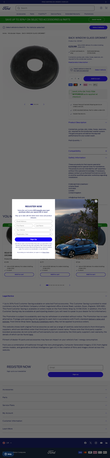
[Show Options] (50, 229)
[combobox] (33, 229)
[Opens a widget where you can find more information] (8, 454)
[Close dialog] (96, 201)
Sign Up (33, 239)
